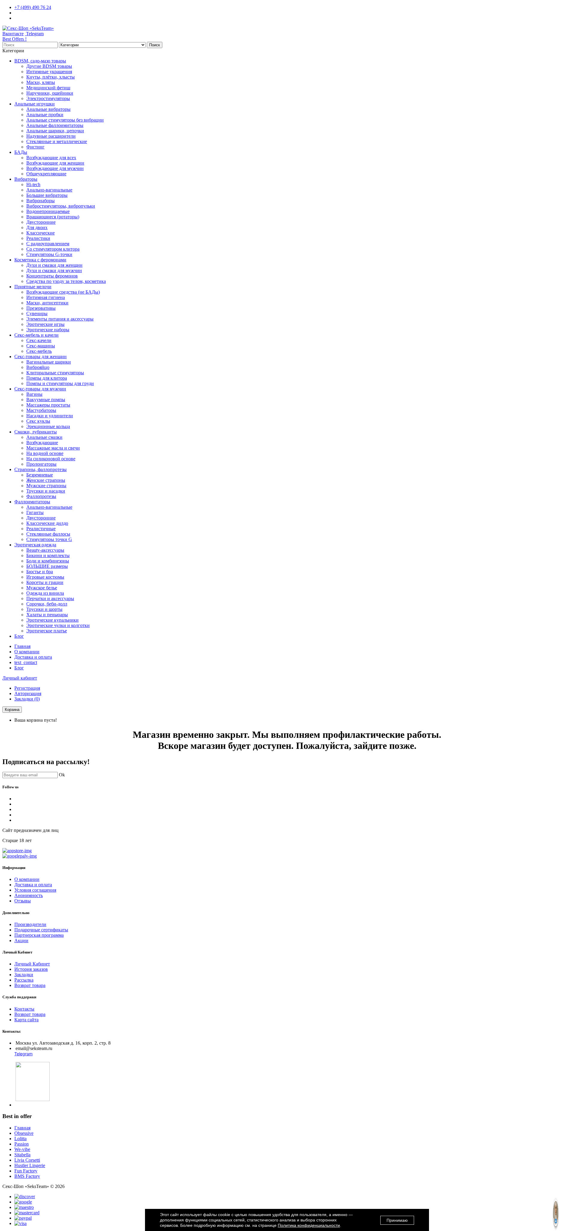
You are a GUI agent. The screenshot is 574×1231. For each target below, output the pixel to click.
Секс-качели (38, 340)
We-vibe (22, 1149)
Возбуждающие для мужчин (55, 168)
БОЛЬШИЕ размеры (47, 566)
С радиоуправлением (47, 243)
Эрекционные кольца (48, 426)
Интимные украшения (49, 71)
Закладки (23, 974)
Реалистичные (41, 528)
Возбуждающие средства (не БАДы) (63, 292)
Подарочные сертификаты (41, 929)
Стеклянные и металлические (56, 141)
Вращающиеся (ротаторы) (52, 216)
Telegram (34, 33)
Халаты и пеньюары (47, 614)
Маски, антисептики (47, 302)
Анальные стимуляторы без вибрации (65, 119)
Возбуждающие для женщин (55, 162)
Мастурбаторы (41, 410)
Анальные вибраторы (48, 109)
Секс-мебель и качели (36, 335)
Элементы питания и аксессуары (60, 318)
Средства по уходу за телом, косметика (66, 281)
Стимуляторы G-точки (49, 254)
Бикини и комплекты (48, 555)
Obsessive (23, 1133)
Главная (22, 646)
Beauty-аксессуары (45, 550)
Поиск (154, 45)
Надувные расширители (51, 136)
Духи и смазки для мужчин (54, 270)
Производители (30, 924)
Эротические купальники (52, 620)
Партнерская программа (39, 935)
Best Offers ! (14, 39)
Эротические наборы (47, 329)
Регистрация (27, 688)
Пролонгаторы (41, 464)
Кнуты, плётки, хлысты (50, 76)
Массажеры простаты (48, 404)
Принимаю (397, 1220)
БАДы (20, 152)
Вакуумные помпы (45, 399)
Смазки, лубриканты (35, 431)
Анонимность (28, 895)
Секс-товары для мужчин (40, 388)
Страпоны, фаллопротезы (40, 469)
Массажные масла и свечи (53, 447)
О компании (26, 651)
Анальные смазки (44, 437)
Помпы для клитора (46, 378)
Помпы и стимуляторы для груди (60, 383)
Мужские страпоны (46, 485)
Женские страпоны (45, 480)
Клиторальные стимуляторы (55, 372)
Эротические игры (45, 324)
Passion (21, 1143)
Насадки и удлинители (49, 415)
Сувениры (37, 313)
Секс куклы (38, 421)
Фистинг (35, 146)
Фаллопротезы (41, 496)
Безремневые (39, 474)
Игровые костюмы (45, 577)
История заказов (31, 969)
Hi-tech (33, 184)
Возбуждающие (42, 442)
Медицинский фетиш (48, 87)
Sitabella (22, 1154)
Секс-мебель (39, 351)
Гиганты (35, 512)
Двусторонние (41, 222)
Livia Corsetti (27, 1160)
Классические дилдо (47, 523)
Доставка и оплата (33, 657)
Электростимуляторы (48, 98)
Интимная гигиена (45, 297)
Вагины (34, 394)
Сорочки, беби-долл (46, 603)
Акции (21, 940)
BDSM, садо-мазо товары (40, 60)
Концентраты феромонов (52, 275)
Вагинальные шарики (48, 361)
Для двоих (37, 227)
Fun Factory (25, 1170)
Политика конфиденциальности (309, 1225)
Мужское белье (41, 587)
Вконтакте (13, 33)
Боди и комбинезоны (47, 560)
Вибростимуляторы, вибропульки (60, 206)
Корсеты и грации (44, 582)
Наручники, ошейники (49, 93)
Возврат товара (29, 985)
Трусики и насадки (45, 490)
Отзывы (22, 900)
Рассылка (23, 979)
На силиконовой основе (50, 458)
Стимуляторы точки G (49, 539)
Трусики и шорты (44, 609)
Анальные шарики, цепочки (55, 130)
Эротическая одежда (35, 544)
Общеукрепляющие (46, 173)
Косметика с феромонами (40, 259)
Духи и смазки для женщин (54, 265)
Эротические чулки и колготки (58, 625)
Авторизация (27, 693)
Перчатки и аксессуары (50, 598)
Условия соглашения (35, 890)
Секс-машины (40, 345)
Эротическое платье (46, 630)
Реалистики (38, 238)
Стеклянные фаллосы (48, 533)
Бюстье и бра (39, 571)
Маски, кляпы (40, 82)
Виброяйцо (37, 367)
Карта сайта (26, 1019)
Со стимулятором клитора (53, 249)
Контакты (24, 1008)
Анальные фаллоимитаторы (54, 125)
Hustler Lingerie (29, 1165)
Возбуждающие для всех (51, 157)
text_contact (25, 662)
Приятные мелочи (32, 286)
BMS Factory (27, 1176)
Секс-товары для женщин (40, 356)
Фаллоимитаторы (32, 501)
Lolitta (20, 1138)
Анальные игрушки (34, 103)
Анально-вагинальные (49, 189)
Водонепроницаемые (48, 211)
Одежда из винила (45, 593)
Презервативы (41, 308)
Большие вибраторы (47, 195)
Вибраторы (25, 179)
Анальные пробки (44, 114)
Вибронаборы (40, 200)
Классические (40, 232)
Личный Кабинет (32, 963)
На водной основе (44, 453)
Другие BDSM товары (49, 66)
